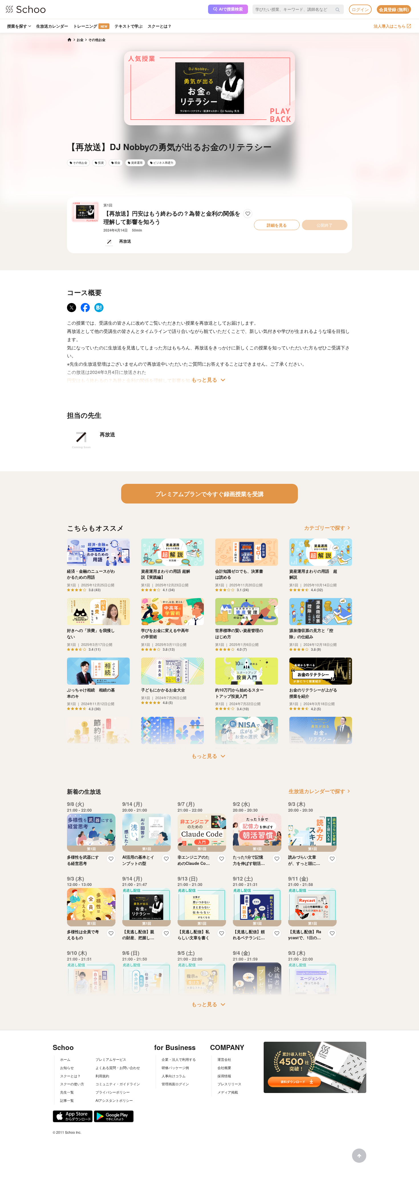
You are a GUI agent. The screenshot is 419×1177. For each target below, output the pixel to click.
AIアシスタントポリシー (114, 1100)
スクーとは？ (160, 26)
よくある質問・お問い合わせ (117, 1067)
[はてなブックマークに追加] (98, 307)
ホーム (65, 1059)
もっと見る (209, 379)
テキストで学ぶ (129, 26)
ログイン (360, 9)
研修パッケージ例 (175, 1067)
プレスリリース (229, 1083)
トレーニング (90, 26)
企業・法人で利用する (179, 1059)
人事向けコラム (174, 1075)
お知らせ (67, 1067)
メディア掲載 (227, 1092)
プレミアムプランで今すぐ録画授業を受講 (209, 494)
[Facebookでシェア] (85, 307)
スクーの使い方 (72, 1083)
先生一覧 (67, 1092)
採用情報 (224, 1075)
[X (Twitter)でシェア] (71, 307)
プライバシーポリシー (112, 1092)
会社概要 (224, 1067)
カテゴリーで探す (328, 527)
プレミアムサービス (110, 1059)
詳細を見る (277, 225)
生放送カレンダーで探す (320, 791)
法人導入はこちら (390, 26)
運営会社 (224, 1059)
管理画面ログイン (175, 1083)
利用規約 (102, 1075)
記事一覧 (67, 1100)
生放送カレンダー (52, 26)
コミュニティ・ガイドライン (117, 1083)
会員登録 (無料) (394, 9)
